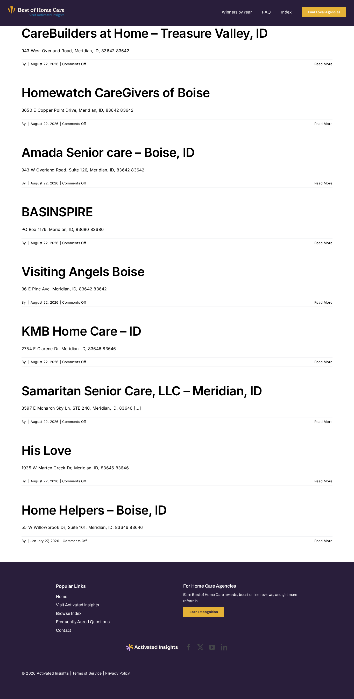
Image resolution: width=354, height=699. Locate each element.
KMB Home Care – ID (81, 331)
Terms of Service (87, 673)
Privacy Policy (117, 673)
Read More (323, 64)
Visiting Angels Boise (83, 271)
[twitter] (200, 647)
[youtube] (212, 647)
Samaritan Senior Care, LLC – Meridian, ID (142, 390)
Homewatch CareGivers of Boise (116, 92)
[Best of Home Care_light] (36, 8)
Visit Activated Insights (47, 15)
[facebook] (189, 647)
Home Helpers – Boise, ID (94, 510)
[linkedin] (224, 647)
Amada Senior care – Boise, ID (108, 152)
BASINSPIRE (57, 211)
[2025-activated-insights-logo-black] (152, 645)
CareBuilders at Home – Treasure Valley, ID (145, 33)
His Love (46, 450)
